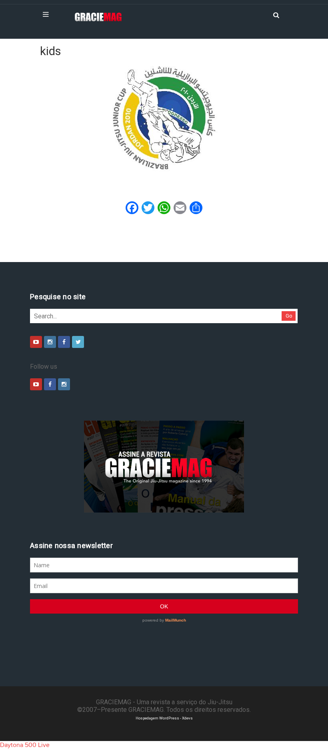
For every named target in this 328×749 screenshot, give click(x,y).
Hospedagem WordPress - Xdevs (164, 718)
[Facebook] (64, 342)
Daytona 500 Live (25, 745)
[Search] (276, 14)
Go (289, 316)
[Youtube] (36, 342)
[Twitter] (78, 342)
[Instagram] (50, 342)
